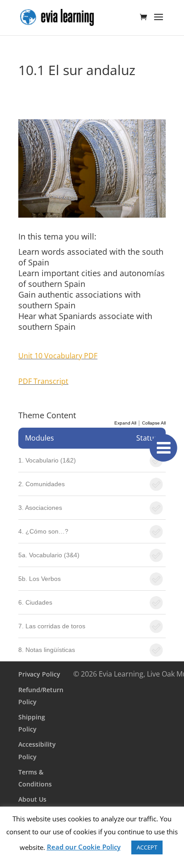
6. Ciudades (35, 602)
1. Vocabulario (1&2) (47, 460)
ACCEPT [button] (147, 847)
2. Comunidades (41, 484)
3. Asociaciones (40, 507)
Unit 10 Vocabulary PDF (57, 356)
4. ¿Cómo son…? (43, 531)
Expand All (125, 422)
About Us (32, 799)
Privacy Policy (39, 674)
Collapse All (154, 422)
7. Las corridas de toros (51, 626)
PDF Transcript (43, 381)
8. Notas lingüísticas (46, 649)
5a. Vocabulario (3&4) (48, 555)
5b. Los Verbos (39, 578)
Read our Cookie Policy (84, 846)
